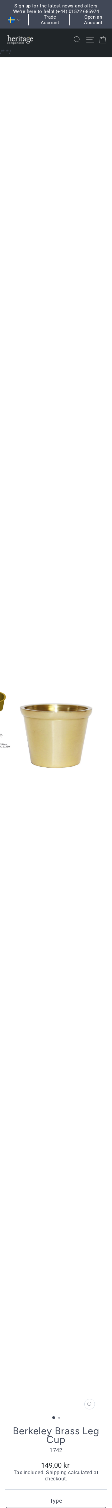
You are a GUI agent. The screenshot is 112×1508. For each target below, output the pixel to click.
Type (56, 1500)
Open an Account (93, 19)
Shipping (56, 1472)
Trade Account (50, 19)
